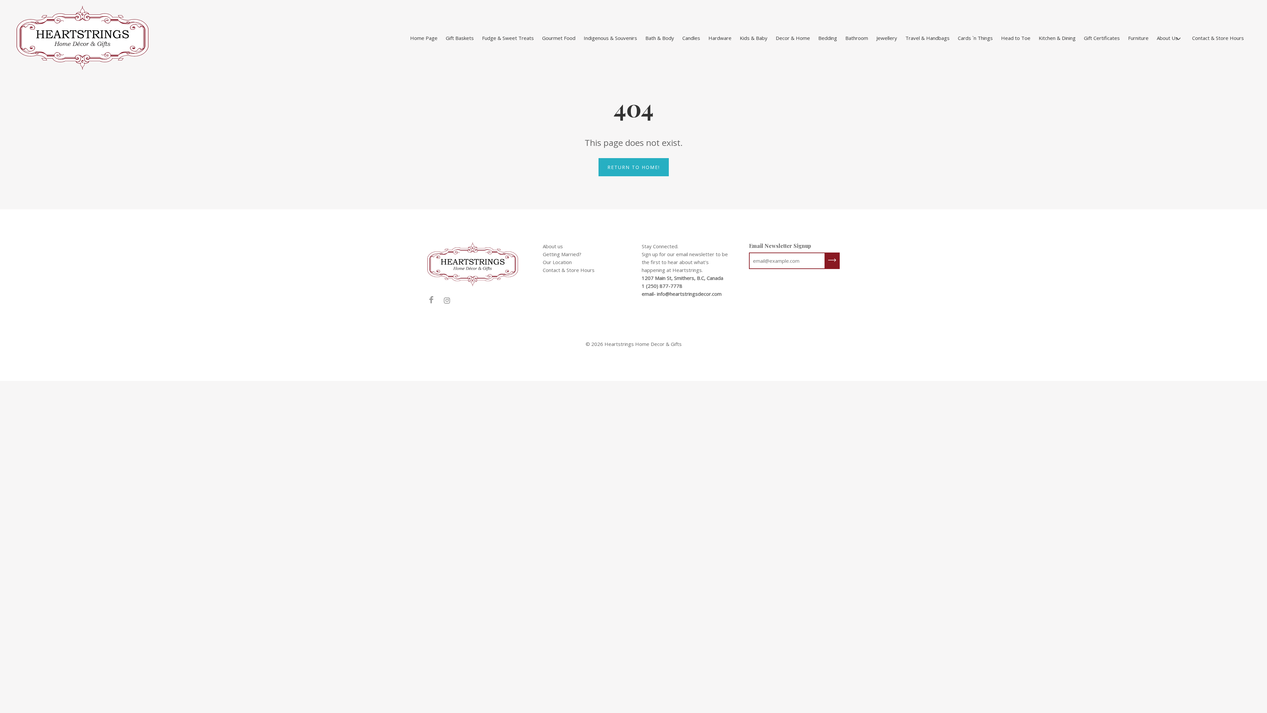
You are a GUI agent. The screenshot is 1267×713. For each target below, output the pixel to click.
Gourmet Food (558, 38)
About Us (1167, 38)
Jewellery (886, 38)
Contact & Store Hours (1218, 38)
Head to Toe (1015, 38)
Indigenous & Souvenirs (610, 38)
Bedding (827, 38)
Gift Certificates (1102, 38)
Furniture (1138, 38)
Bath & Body (659, 38)
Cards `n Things (975, 38)
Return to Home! (633, 167)
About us (553, 246)
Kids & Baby (753, 38)
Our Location (557, 262)
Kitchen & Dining (1057, 38)
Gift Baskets (460, 38)
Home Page (424, 38)
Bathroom (856, 38)
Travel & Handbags (927, 38)
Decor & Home (793, 38)
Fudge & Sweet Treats (508, 38)
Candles (691, 38)
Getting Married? (562, 254)
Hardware (719, 38)
